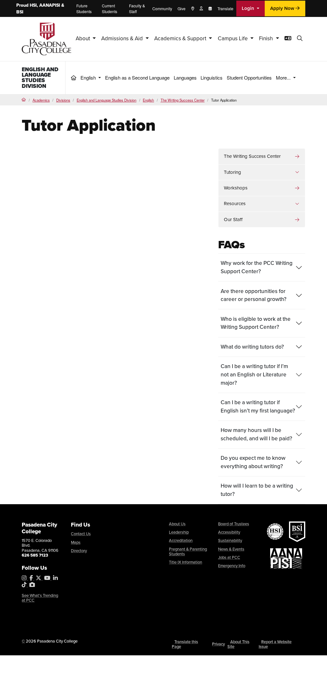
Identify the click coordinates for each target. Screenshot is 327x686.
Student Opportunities (249, 77)
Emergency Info (231, 566)
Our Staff (233, 219)
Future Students (84, 8)
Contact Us (81, 534)
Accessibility (229, 532)
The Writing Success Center (183, 100)
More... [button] (284, 77)
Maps (75, 542)
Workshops (235, 187)
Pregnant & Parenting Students (188, 551)
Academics (41, 100)
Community (162, 8)
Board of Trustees (233, 524)
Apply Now (282, 8)
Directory (79, 551)
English (148, 100)
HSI (33, 5)
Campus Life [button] (233, 38)
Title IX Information (185, 562)
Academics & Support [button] (181, 38)
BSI (19, 12)
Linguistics (212, 77)
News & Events (231, 549)
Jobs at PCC (229, 557)
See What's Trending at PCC (40, 598)
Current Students (109, 8)
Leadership (179, 532)
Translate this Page (185, 644)
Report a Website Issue (275, 644)
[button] (299, 39)
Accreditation (181, 540)
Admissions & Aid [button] (122, 38)
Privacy (218, 644)
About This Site (238, 644)
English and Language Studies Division (40, 77)
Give (182, 8)
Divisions (63, 100)
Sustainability (230, 540)
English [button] (88, 77)
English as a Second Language (137, 77)
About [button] (83, 38)
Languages (185, 77)
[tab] (261, 267)
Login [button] (248, 8)
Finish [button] (266, 38)
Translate (225, 8)
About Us (177, 524)
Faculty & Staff (137, 8)
